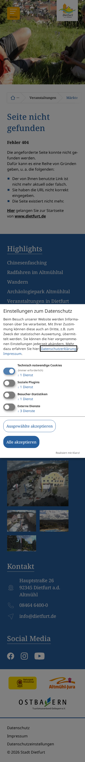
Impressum (12, 353)
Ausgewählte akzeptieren (29, 425)
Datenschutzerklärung (58, 348)
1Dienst (25, 375)
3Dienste (26, 410)
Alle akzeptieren (21, 441)
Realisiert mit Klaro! (68, 452)
